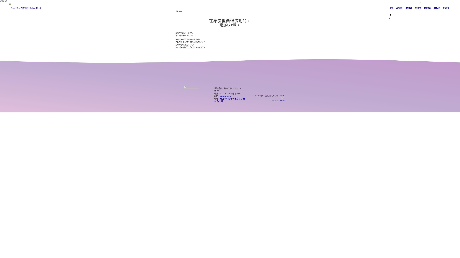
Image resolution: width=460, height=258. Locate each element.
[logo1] (25, 8)
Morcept (282, 101)
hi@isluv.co (225, 96)
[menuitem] (391, 8)
